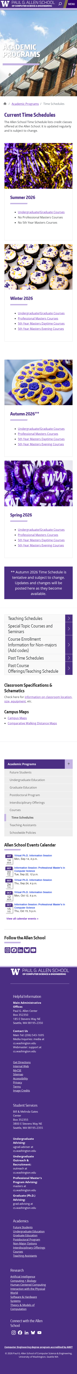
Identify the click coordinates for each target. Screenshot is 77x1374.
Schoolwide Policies (23, 833)
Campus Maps (17, 718)
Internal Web (21, 1066)
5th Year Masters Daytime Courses (41, 323)
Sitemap (18, 1074)
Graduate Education (23, 787)
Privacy (17, 1082)
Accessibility (20, 1078)
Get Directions (22, 1062)
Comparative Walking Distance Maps (32, 723)
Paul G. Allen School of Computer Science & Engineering (5, 102)
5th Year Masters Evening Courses (41, 329)
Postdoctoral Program (25, 795)
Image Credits (21, 1090)
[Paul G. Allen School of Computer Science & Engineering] (38, 3)
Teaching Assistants (23, 825)
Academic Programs (25, 104)
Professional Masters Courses (38, 318)
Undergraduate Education (27, 780)
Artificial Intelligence (22, 1276)
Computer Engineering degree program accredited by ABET (38, 1347)
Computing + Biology (23, 1280)
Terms (17, 1086)
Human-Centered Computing (28, 1284)
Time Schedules (22, 818)
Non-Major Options (25, 1243)
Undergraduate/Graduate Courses (41, 212)
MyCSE (17, 1070)
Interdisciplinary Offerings (27, 803)
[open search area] (60, 4)
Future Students (21, 772)
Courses (15, 810)
